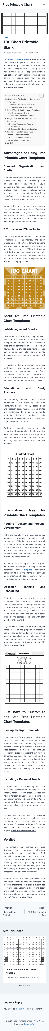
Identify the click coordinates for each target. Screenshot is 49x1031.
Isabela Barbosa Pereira (14, 53)
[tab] (20, 985)
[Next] (42, 959)
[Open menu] (44, 4)
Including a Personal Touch (21, 140)
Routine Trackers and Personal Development (21, 125)
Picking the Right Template (20, 137)
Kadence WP (29, 1024)
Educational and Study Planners (22, 115)
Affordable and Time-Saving (21, 107)
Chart (6, 37)
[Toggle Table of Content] (40, 96)
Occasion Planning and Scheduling (24, 129)
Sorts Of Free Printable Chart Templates (23, 110)
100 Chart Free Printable (10, 911)
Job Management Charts (19, 113)
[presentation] (24, 950)
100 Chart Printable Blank (17, 59)
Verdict (10, 143)
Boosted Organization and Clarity (22, 105)
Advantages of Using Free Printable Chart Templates (23, 100)
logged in (20, 1009)
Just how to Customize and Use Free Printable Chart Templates (22, 133)
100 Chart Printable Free (37, 911)
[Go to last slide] (6, 959)
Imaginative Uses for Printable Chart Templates (22, 119)
